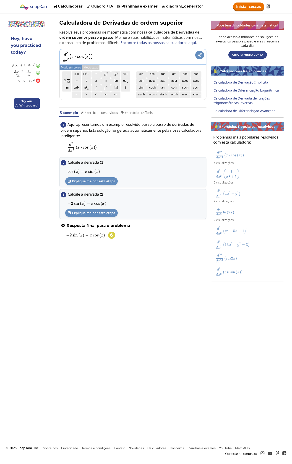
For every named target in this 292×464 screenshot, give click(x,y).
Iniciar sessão (248, 6)
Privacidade (69, 448)
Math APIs (242, 448)
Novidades (136, 448)
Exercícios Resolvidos (99, 112)
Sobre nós (50, 448)
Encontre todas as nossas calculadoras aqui (158, 42)
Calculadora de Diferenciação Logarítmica (246, 90)
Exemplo (69, 112)
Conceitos (177, 448)
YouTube (225, 448)
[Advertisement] (248, 315)
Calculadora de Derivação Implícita (241, 82)
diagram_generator (182, 6)
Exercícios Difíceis (137, 112)
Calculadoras (68, 6)
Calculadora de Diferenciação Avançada (244, 110)
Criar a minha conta (247, 54)
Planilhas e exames (137, 6)
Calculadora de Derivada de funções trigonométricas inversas (242, 100)
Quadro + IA (100, 6)
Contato (119, 448)
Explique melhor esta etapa (91, 181)
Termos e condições (95, 448)
